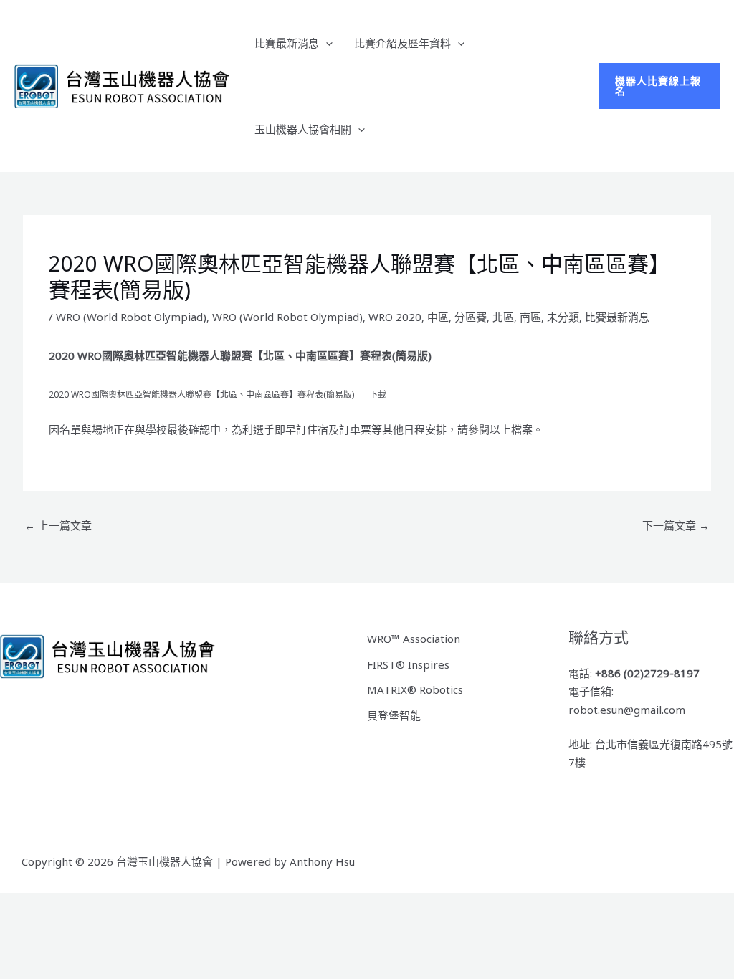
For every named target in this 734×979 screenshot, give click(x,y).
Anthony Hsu (322, 861)
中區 (438, 317)
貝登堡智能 (394, 715)
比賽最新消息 (286, 43)
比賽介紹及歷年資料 (402, 43)
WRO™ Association (413, 638)
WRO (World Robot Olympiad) (131, 317)
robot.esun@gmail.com (626, 709)
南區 (530, 317)
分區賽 (470, 317)
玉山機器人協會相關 (302, 129)
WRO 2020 (394, 317)
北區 (503, 317)
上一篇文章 (58, 525)
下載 (377, 394)
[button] (326, 43)
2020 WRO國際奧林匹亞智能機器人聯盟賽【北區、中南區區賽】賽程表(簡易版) (201, 394)
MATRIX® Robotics (415, 689)
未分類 (563, 317)
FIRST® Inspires (408, 664)
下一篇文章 (676, 525)
